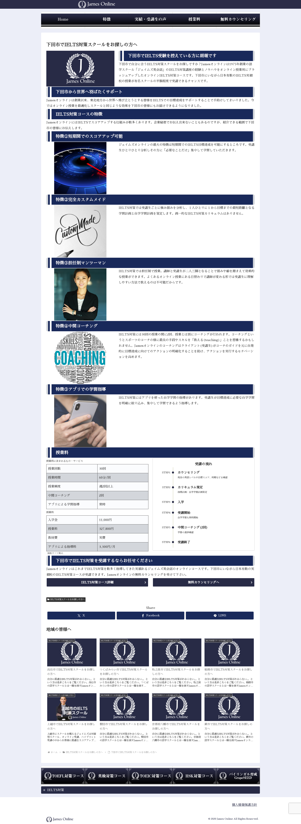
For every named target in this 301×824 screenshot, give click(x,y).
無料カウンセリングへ (203, 582)
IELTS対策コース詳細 (97, 582)
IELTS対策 (55, 790)
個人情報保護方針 (244, 804)
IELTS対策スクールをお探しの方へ (67, 599)
